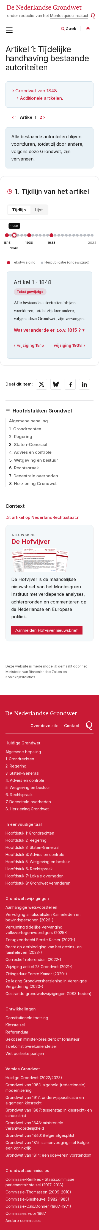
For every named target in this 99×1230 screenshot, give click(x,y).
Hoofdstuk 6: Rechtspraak (29, 868)
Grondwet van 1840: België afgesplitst (40, 1135)
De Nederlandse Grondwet (44, 7)
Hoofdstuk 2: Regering (26, 840)
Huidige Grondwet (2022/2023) (34, 1077)
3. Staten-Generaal (22, 773)
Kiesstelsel (15, 1025)
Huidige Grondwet (23, 743)
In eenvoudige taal (24, 824)
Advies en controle (32, 452)
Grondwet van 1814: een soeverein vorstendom (48, 1155)
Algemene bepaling (28, 420)
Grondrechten (27, 428)
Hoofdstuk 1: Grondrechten (30, 833)
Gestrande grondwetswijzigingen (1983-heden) (49, 993)
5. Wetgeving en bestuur (28, 787)
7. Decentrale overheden (28, 801)
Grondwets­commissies (27, 1170)
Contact (71, 725)
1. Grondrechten (20, 759)
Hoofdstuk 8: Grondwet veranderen (38, 883)
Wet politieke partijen (25, 1053)
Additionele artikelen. (41, 98)
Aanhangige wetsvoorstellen (31, 907)
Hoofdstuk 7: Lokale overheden (35, 876)
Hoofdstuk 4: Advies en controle (35, 854)
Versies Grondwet (23, 1068)
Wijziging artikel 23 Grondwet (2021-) (39, 966)
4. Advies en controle (25, 780)
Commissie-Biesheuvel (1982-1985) (37, 1199)
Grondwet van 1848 (36, 90)
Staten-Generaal (30, 444)
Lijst (39, 209)
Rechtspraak (26, 467)
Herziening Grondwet (35, 483)
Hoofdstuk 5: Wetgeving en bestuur (38, 861)
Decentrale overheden (35, 475)
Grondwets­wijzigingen (27, 898)
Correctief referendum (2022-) (33, 959)
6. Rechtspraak (19, 794)
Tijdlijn (19, 209)
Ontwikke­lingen (21, 1009)
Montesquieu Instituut (69, 15)
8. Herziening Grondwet (27, 809)
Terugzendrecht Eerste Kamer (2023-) (40, 939)
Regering (23, 436)
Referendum (17, 1032)
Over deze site (45, 725)
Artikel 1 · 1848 (32, 282)
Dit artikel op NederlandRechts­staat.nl (43, 517)
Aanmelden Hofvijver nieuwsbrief (46, 630)
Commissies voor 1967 (26, 1213)
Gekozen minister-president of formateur (42, 1039)
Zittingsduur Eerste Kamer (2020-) (36, 973)
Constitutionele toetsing (27, 1017)
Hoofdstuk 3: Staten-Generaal (32, 847)
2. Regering (16, 766)
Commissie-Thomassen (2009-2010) (38, 1192)
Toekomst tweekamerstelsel (31, 1046)
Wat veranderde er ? (47, 330)
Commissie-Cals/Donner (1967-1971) (38, 1206)
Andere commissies (23, 1220)
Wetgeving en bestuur (36, 460)
